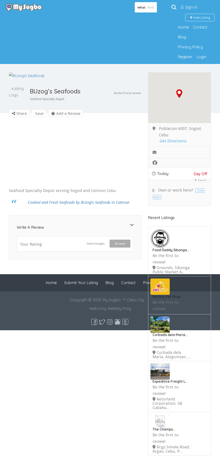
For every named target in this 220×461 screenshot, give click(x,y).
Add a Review (67, 113)
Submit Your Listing (81, 282)
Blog (182, 37)
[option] (75, 76)
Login (201, 56)
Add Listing (201, 17)
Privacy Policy (190, 46)
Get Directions (173, 141)
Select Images (96, 243)
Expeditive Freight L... (170, 381)
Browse (120, 243)
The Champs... (164, 429)
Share (21, 113)
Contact (200, 27)
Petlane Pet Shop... (167, 296)
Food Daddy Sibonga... (171, 250)
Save (39, 113)
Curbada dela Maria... (170, 335)
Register (185, 56)
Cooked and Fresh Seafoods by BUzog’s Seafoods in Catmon (78, 202)
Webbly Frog (119, 308)
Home (183, 27)
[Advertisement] (75, 153)
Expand (201, 180)
